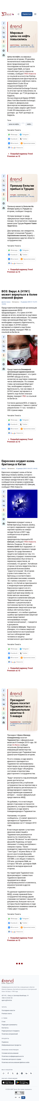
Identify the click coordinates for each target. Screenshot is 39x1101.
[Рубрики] (35, 14)
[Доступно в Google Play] (22, 1082)
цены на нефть (14, 124)
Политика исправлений (10, 1034)
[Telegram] (22, 1073)
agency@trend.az (7, 1000)
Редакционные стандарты (11, 1031)
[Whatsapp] (3, 1073)
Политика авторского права (11, 1059)
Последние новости (8, 1010)
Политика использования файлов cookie (15, 1062)
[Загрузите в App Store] (8, 1082)
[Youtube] (17, 1073)
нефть (29, 124)
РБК (24, 396)
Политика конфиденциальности (13, 1056)
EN (16, 1097)
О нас (3, 1021)
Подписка (5, 1042)
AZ (19, 1097)
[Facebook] (8, 1073)
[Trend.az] (8, 14)
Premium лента (7, 1013)
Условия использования (10, 1053)
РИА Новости (30, 74)
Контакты (5, 1028)
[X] (13, 1073)
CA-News (16, 745)
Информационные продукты (11, 1045)
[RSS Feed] (31, 1073)
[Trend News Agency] (7, 981)
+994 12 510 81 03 (7, 998)
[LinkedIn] (26, 1073)
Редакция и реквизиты (9, 1025)
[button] (4, 23)
